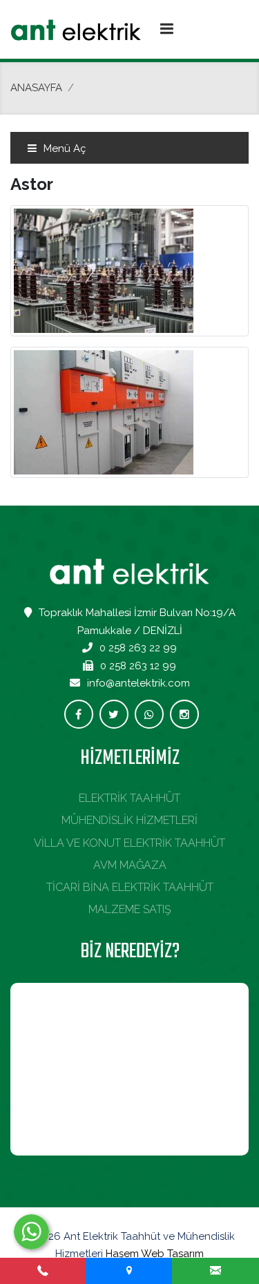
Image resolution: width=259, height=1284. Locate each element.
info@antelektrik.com (138, 683)
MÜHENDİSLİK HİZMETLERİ (129, 820)
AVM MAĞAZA (129, 865)
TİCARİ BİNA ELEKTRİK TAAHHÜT (129, 887)
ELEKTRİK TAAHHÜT (129, 798)
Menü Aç (63, 148)
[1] (167, 28)
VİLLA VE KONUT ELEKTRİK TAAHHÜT (129, 843)
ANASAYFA (36, 88)
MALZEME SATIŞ (129, 909)
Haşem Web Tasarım (155, 1253)
